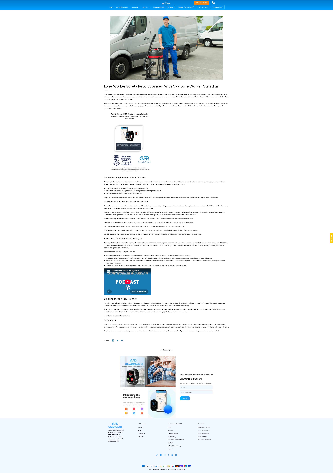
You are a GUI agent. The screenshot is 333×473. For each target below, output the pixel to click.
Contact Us (141, 433)
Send (185, 398)
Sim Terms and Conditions (176, 440)
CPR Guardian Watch (157, 469)
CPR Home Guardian (204, 427)
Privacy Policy (172, 437)
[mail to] (122, 340)
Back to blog (167, 350)
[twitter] (118, 340)
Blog (139, 430)
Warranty (170, 430)
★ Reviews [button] (331, 238)
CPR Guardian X (202, 437)
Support (170, 449)
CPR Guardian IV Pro (203, 433)
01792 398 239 (202, 3)
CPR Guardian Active (204, 430)
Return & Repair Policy (174, 446)
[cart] (213, 3)
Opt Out (140, 437)
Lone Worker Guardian (204, 440)
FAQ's (169, 427)
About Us (141, 427)
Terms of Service (173, 433)
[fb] (113, 340)
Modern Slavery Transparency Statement (175, 469)
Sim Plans (171, 443)
